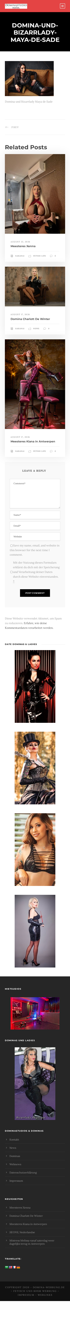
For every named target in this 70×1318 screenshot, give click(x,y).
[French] (14, 1267)
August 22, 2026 (20, 242)
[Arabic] (6, 1267)
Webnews (15, 1164)
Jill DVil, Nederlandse (22, 1232)
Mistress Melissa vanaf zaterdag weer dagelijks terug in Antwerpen (31, 1242)
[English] (10, 1267)
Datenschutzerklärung (23, 1172)
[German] (18, 1267)
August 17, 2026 (20, 314)
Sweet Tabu (35, 1017)
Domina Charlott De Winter (30, 319)
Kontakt (14, 1139)
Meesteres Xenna (23, 246)
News (36, 328)
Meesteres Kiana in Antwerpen (33, 441)
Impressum (16, 1180)
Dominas (14, 1156)
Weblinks (45, 1294)
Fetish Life (39, 256)
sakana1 (19, 256)
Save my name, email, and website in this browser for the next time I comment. (34, 550)
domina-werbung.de (49, 1287)
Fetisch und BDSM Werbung (35, 1291)
